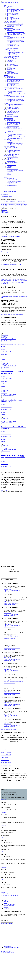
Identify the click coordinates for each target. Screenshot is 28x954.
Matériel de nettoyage (9, 57)
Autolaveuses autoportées (13, 111)
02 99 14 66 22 (7, 658)
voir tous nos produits (6, 765)
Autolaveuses (10, 60)
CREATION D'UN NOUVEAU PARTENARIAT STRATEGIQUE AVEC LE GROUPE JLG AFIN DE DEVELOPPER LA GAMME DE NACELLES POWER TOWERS (14, 281)
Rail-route (9, 67)
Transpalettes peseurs (12, 44)
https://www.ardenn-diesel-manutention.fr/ (13, 681)
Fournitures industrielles (12, 179)
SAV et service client (11, 185)
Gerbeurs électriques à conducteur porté (16, 33)
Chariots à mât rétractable (13, 13)
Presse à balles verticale (12, 73)
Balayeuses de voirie (11, 61)
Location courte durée (12, 183)
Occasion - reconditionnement (14, 181)
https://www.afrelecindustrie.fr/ (11, 636)
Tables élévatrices (11, 72)
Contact (5, 944)
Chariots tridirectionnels (12, 14)
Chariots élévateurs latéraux (13, 18)
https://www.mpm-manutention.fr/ (12, 648)
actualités (6, 907)
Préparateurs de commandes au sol (15, 24)
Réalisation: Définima (6, 951)
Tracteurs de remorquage (12, 65)
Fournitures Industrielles (9, 905)
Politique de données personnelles (11, 947)
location (5, 903)
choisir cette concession (9, 591)
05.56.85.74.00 (7, 589)
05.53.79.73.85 (7, 613)
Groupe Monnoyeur (11, 165)
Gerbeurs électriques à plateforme (14, 34)
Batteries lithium (10, 178)
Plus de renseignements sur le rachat (9, 251)
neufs (5, 900)
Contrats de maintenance (12, 169)
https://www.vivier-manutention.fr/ (12, 670)
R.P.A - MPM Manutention (16, 204)
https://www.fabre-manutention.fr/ (12, 590)
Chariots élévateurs (8, 6)
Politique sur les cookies (9, 948)
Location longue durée (12, 182)
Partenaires (9, 166)
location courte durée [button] (8, 118)
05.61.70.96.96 (7, 646)
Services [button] (6, 177)
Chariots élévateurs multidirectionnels (15, 9)
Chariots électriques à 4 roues (13, 11)
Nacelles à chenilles (11, 50)
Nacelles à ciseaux (11, 53)
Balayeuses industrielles (12, 58)
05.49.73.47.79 (7, 624)
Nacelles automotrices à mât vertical (15, 52)
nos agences (6, 908)
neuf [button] (5, 5)
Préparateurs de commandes (10, 22)
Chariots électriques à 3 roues (13, 10)
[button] (7, 952)
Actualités (9, 174)
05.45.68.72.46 (7, 601)
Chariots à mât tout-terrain (13, 15)
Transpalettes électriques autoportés (15, 40)
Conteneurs (9, 69)
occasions (6, 901)
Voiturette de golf (11, 68)
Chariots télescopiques (12, 20)
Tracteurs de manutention (9, 46)
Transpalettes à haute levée (13, 45)
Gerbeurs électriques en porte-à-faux (15, 32)
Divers (5, 63)
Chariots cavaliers (11, 64)
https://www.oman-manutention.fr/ (12, 659)
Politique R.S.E (10, 167)
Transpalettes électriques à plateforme (15, 41)
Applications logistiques (12, 162)
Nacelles (6, 49)
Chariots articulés (11, 17)
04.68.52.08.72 (7, 691)
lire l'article (3, 799)
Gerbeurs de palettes (8, 28)
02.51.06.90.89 (7, 724)
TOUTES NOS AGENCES (7, 923)
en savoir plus (4, 490)
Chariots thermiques (11, 7)
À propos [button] (6, 163)
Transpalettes (7, 36)
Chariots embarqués (11, 21)
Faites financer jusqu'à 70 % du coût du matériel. (12, 314)
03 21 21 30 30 (7, 669)
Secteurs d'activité (11, 161)
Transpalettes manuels (12, 42)
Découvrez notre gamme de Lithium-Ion (10, 236)
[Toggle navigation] (1, 1)
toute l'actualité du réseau (6, 894)
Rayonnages (9, 71)
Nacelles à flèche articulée (13, 56)
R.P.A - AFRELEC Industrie (7, 201)
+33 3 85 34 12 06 (8, 635)
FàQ (8, 173)
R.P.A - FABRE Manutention (14, 203)
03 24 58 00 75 (7, 680)
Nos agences (10, 175)
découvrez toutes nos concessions (8, 729)
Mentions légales (7, 946)
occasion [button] (6, 75)
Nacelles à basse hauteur (12, 54)
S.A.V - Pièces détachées (9, 904)
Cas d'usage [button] (6, 159)
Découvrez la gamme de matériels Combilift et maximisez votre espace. (11, 265)
